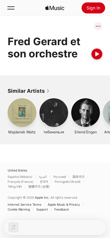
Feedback (61, 209)
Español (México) (20, 176)
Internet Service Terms (24, 204)
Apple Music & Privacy (64, 204)
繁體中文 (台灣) (39, 186)
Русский (59, 176)
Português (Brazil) (68, 181)
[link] (29, 91)
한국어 (44, 181)
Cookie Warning (19, 209)
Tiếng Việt (15, 186)
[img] (54, 8)
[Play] (96, 54)
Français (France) (21, 181)
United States (17, 170)
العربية (43, 176)
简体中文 (78, 176)
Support (42, 209)
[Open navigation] (11, 8)
